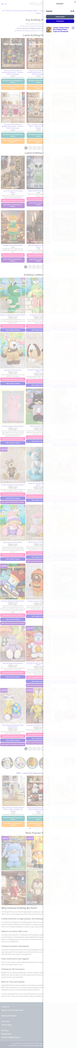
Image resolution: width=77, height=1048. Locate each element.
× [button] (73, 28)
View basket (60, 16)
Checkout (60, 21)
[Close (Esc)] (75, 2)
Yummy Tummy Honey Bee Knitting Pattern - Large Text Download (61, 29)
